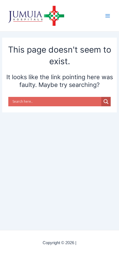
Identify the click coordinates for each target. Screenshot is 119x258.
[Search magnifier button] (106, 101)
